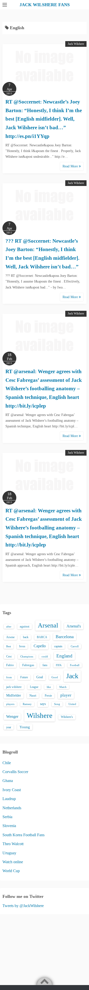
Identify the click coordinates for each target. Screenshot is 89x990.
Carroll (75, 646)
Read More (71, 166)
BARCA (42, 637)
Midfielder (13, 695)
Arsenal (48, 625)
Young (25, 727)
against (24, 626)
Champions (26, 656)
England (64, 655)
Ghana (7, 781)
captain (58, 646)
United (72, 704)
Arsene (10, 637)
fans (45, 665)
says (43, 704)
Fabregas (28, 665)
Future (24, 677)
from (9, 677)
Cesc (9, 656)
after (8, 626)
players (10, 704)
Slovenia (9, 826)
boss (22, 646)
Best (8, 646)
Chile (6, 763)
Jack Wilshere (76, 44)
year (8, 727)
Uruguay (9, 853)
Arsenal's (74, 626)
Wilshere (39, 715)
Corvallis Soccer (15, 772)
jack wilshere (14, 687)
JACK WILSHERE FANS (45, 4)
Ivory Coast (11, 790)
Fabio (10, 665)
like (49, 686)
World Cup (11, 871)
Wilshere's (67, 717)
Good (54, 677)
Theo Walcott (12, 844)
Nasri (32, 695)
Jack (72, 676)
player (65, 695)
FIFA (59, 665)
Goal (39, 677)
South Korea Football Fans (23, 835)
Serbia (7, 817)
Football (74, 665)
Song (57, 704)
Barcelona (65, 636)
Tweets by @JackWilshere (23, 906)
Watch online (12, 862)
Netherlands (11, 808)
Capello (40, 646)
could (45, 656)
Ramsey (27, 704)
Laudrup (9, 799)
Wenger (12, 716)
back (25, 637)
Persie (48, 695)
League (34, 687)
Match (63, 686)
